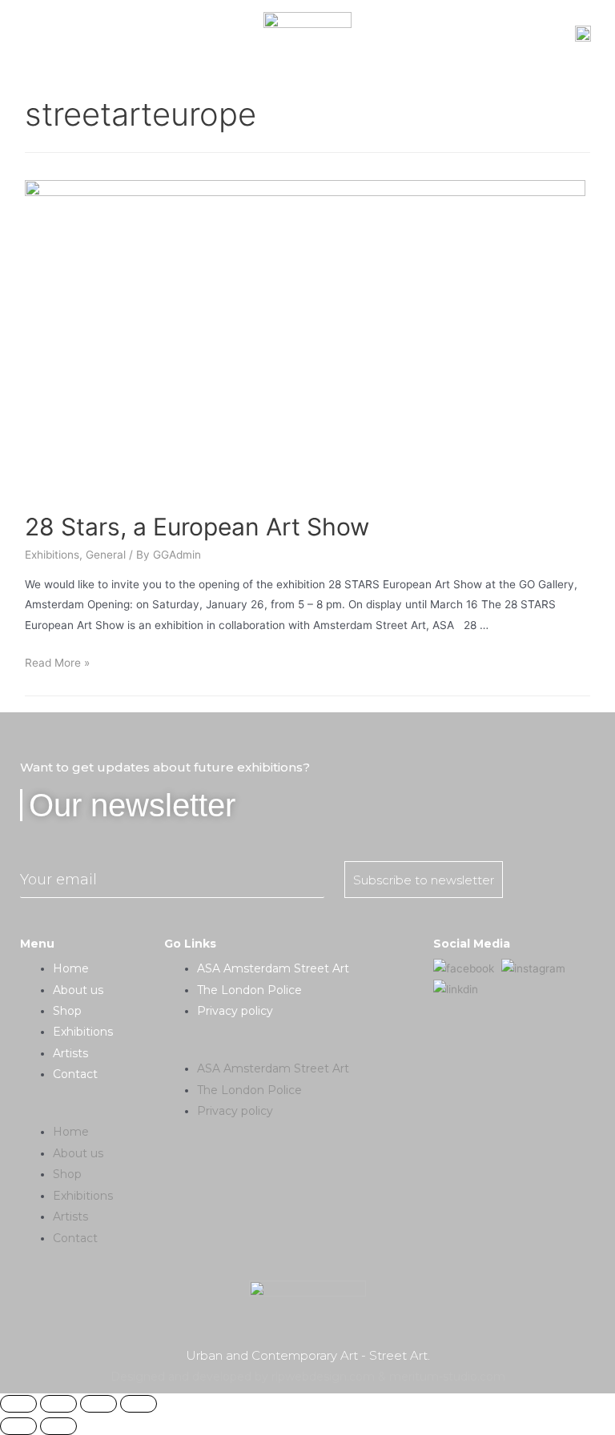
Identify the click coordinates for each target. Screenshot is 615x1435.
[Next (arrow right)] (58, 1426)
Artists (70, 1053)
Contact (75, 1074)
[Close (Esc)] (18, 1404)
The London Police (249, 990)
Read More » (57, 662)
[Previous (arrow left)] (18, 1426)
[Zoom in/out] (138, 1404)
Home (71, 968)
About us (78, 990)
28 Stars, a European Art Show (197, 526)
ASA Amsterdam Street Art (273, 968)
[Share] (58, 1404)
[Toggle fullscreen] (98, 1404)
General (106, 554)
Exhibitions (52, 554)
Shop (67, 1011)
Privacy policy (235, 1011)
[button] (91, 1111)
